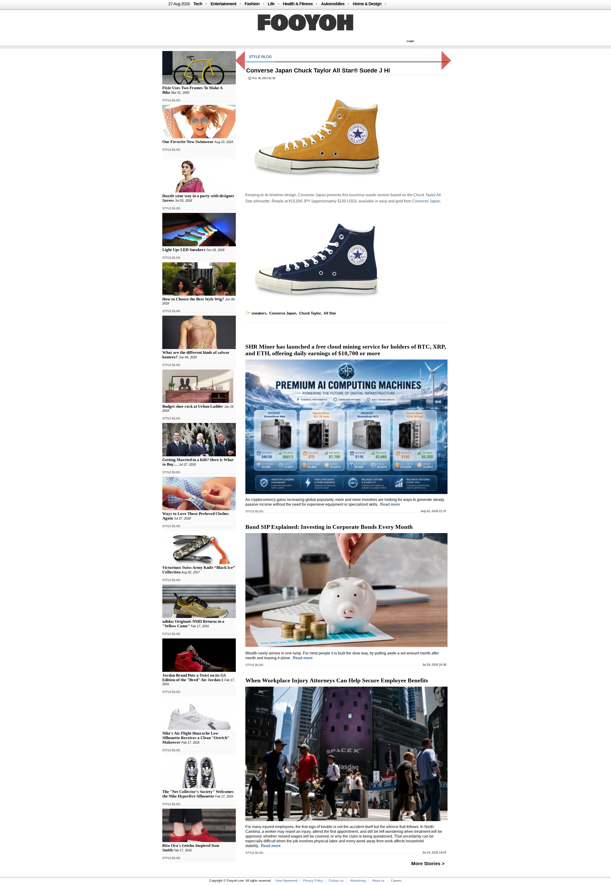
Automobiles (332, 3)
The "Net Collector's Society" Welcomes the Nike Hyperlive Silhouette (198, 793)
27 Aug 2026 (179, 3)
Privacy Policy (313, 880)
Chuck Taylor (310, 313)
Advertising (358, 880)
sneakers (258, 313)
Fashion (252, 3)
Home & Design (367, 3)
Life (271, 3)
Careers (396, 880)
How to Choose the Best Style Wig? (193, 299)
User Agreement (286, 880)
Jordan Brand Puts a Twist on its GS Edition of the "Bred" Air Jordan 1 (194, 677)
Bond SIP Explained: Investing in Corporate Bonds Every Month (329, 527)
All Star (330, 313)
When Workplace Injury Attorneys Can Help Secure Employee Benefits (336, 680)
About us (378, 880)
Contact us (336, 880)
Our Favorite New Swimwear (188, 141)
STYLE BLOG (171, 100)
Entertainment (223, 3)
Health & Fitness (298, 3)
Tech (197, 3)
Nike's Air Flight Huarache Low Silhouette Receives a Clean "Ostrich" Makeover (195, 738)
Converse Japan (426, 201)
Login (410, 41)
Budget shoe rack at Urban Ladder (192, 406)
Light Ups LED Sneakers (183, 249)
